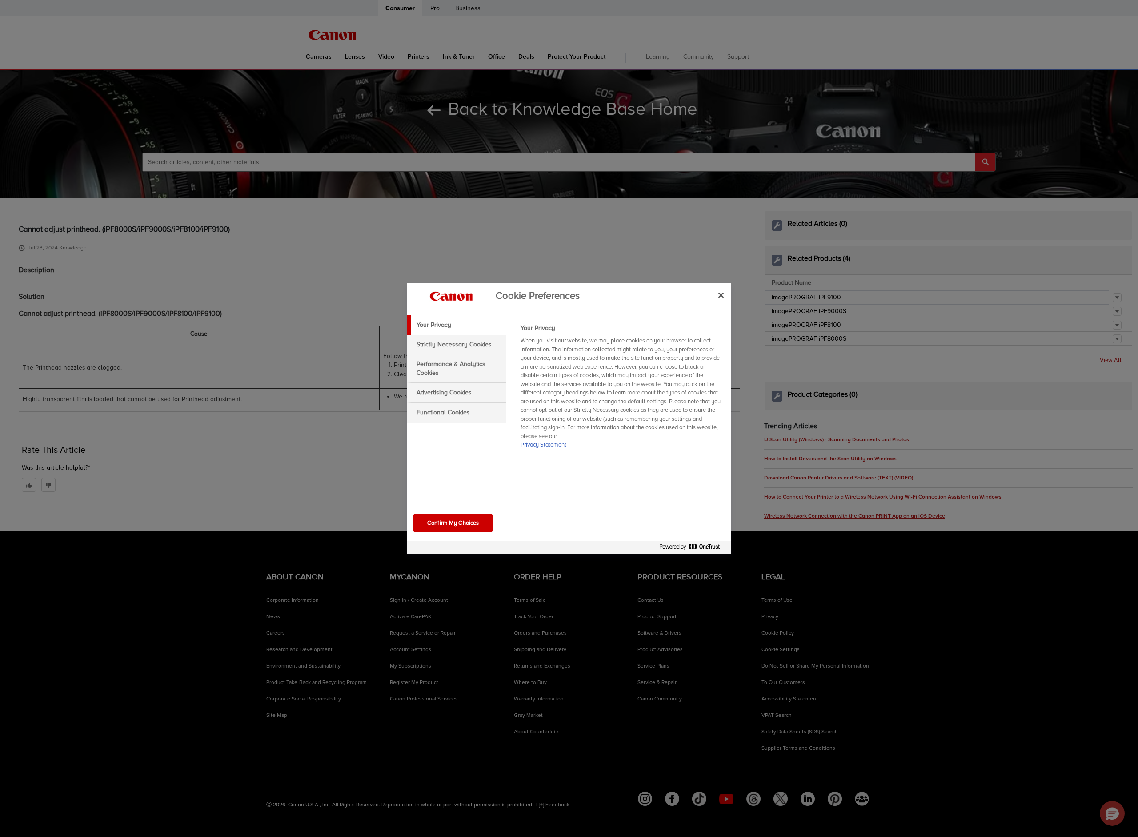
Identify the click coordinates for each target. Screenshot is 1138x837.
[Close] (721, 295)
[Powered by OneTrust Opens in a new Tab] (693, 548)
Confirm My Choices (453, 523)
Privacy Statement (543, 444)
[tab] (456, 325)
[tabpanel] (622, 389)
